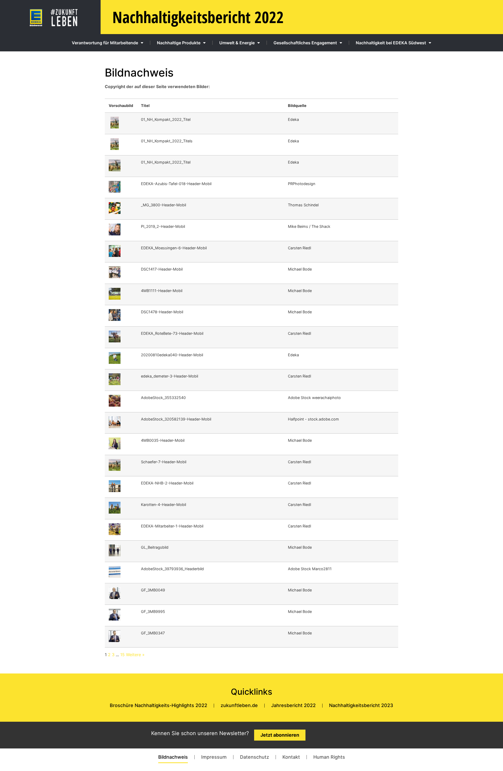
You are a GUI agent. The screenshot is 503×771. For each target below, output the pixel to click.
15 (122, 654)
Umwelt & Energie (237, 42)
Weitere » (135, 654)
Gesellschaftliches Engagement (305, 42)
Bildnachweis (173, 757)
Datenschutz (254, 757)
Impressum (214, 757)
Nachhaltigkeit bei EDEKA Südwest (391, 42)
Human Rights (329, 757)
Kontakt (291, 757)
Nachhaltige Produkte (178, 42)
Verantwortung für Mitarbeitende (105, 42)
